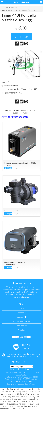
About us (21, 330)
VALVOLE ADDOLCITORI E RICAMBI (14, 10)
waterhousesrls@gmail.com (21, 381)
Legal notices (21, 325)
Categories (21, 312)
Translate (29, 369)
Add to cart (21, 36)
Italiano (27, 361)
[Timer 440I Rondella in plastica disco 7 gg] (22, 64)
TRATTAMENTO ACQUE (9, 8)
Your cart (20, 317)
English (19, 361)
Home (21, 308)
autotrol (16, 113)
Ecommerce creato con (21, 384)
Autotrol (32, 10)
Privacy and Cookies (21, 321)
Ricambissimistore (21, 2)
